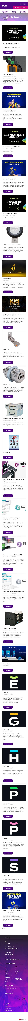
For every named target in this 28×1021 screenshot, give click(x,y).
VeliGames (6, 729)
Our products (6, 452)
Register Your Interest (20, 7)
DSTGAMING (12, 111)
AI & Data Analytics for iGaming (11, 43)
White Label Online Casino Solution (12, 910)
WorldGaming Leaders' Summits (8, 974)
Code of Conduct (9, 957)
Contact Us (7, 943)
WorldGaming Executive (7, 980)
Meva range (6, 349)
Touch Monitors (7, 664)
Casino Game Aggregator (9, 110)
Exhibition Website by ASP (18, 1007)
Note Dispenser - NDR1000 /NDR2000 (13, 418)
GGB (16, 973)
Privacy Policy (8, 952)
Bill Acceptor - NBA (8, 74)
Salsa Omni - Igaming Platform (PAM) (12, 554)
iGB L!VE (6, 971)
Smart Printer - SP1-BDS (9, 628)
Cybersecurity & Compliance (10, 213)
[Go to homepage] (4, 5)
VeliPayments (6, 803)
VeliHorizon (6, 766)
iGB (15, 969)
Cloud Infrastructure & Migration (11, 146)
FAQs (6, 941)
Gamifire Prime (7, 278)
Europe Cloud (12, 44)
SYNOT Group (6, 280)
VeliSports (6, 875)
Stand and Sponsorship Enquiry (12, 959)
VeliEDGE (5, 692)
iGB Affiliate (7, 969)
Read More (8, 52)
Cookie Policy (8, 1008)
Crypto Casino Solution (9, 178)
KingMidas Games (12, 315)
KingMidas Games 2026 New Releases (13, 314)
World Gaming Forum (9, 946)
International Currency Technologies (9, 76)
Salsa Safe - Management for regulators (13, 591)
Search (21, 4)
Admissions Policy (9, 1010)
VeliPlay (5, 838)
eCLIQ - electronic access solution (12, 245)
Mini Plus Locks (7, 384)
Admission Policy (9, 954)
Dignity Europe (6, 665)
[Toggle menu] (24, 4)
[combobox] (22, 1019)
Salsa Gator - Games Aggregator (11, 518)
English (22, 1019)
